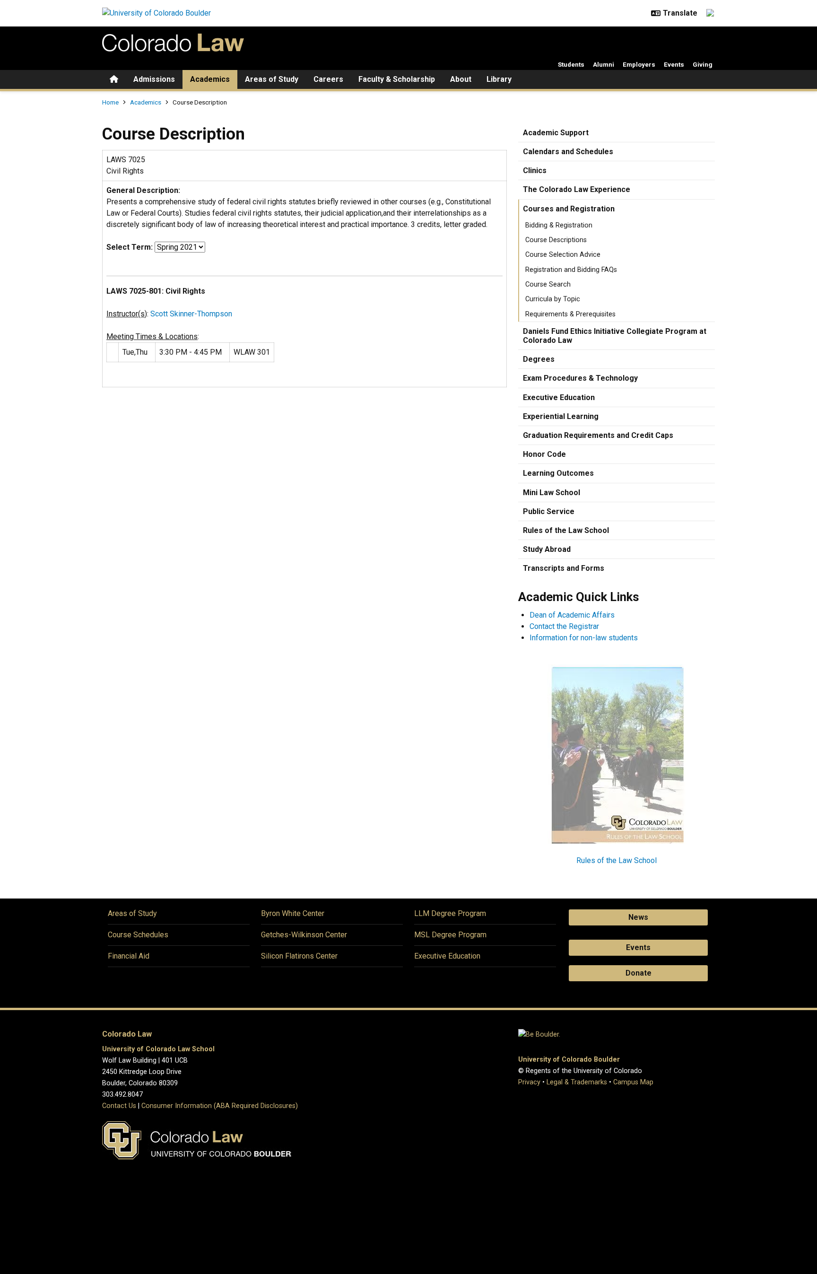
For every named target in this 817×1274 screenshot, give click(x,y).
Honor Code (544, 454)
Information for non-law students (584, 637)
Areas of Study (271, 79)
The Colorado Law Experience (576, 189)
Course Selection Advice (562, 255)
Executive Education (559, 397)
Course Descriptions (556, 240)
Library (499, 79)
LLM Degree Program (450, 913)
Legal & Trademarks (577, 1082)
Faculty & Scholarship (396, 79)
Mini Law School (551, 492)
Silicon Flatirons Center (299, 955)
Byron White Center (292, 913)
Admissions (154, 79)
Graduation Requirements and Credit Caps (598, 435)
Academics (210, 79)
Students (571, 64)
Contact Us (119, 1106)
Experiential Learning (561, 416)
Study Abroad (547, 549)
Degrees (539, 359)
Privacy (529, 1082)
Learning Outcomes (558, 473)
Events (674, 64)
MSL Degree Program (450, 934)
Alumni (603, 64)
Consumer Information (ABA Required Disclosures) (219, 1106)
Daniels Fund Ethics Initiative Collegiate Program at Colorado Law (614, 336)
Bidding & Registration (558, 225)
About (460, 79)
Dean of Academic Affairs (572, 615)
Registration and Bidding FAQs (571, 270)
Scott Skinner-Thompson (191, 313)
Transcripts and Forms (563, 568)
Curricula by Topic (552, 299)
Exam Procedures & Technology (580, 378)
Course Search (548, 284)
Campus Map (633, 1082)
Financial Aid (128, 955)
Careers (328, 79)
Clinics (535, 170)
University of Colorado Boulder (569, 1060)
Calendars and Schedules (568, 151)
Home (110, 102)
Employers (639, 64)
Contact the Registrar (564, 626)
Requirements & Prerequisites (570, 314)
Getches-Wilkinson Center (304, 934)
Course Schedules (138, 934)
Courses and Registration (569, 208)
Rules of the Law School (566, 530)
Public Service (548, 511)
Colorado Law (127, 1034)
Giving (703, 64)
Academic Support (556, 132)
